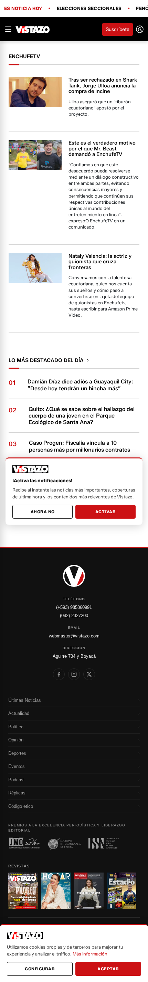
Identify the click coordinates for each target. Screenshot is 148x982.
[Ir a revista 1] (23, 891)
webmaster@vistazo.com (74, 635)
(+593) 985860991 (74, 607)
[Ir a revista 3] (89, 891)
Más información (90, 954)
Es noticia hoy (23, 8)
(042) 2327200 (74, 615)
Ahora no (43, 511)
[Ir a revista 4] (122, 891)
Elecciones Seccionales (89, 8)
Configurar (40, 968)
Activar (105, 511)
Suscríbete (117, 29)
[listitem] (59, 674)
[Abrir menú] (8, 29)
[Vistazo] (32, 29)
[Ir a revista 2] (56, 891)
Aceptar (108, 968)
